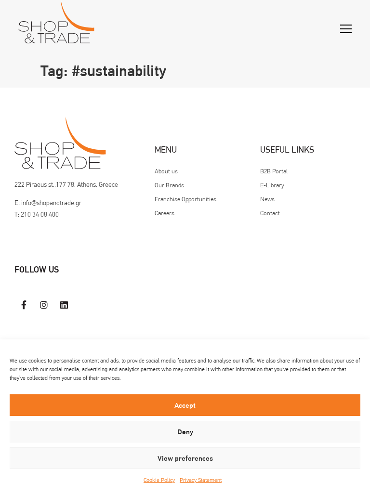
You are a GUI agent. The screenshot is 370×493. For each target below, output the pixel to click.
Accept (185, 405)
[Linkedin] (64, 304)
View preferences (185, 458)
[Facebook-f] (24, 304)
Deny (185, 432)
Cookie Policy (159, 480)
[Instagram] (44, 304)
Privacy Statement (201, 480)
